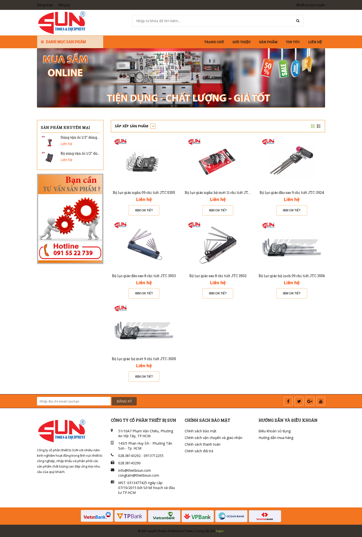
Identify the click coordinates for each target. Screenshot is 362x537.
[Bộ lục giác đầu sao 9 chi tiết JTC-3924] (292, 161)
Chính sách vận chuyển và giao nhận (213, 437)
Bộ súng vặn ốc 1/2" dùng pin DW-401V (93, 153)
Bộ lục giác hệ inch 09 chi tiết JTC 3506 (292, 275)
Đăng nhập (45, 5)
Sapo (220, 531)
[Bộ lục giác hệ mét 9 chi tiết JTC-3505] (144, 327)
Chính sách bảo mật (200, 431)
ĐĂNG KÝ (124, 401)
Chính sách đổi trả (199, 451)
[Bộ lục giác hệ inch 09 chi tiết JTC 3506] (292, 244)
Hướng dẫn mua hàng (276, 437)
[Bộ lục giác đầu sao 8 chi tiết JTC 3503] (144, 244)
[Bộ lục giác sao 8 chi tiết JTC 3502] (218, 244)
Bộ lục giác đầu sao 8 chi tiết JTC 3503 (144, 275)
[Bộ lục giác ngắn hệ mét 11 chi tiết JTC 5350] (218, 161)
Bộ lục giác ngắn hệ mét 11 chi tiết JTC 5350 (222, 192)
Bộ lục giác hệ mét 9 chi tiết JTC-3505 (144, 358)
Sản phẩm (268, 42)
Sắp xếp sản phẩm (132, 126)
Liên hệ (315, 42)
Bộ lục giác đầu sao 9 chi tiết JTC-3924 (292, 192)
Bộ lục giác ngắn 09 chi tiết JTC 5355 (144, 192)
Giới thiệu (241, 42)
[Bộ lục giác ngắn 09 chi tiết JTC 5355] (144, 161)
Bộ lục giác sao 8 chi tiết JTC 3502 (218, 275)
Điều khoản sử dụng (275, 431)
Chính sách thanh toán (202, 444)
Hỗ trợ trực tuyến (312, 5)
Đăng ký (64, 5)
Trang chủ (214, 42)
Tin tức (293, 42)
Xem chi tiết (144, 210)
